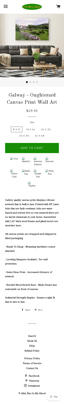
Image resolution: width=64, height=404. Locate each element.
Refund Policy (32, 350)
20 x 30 (46, 129)
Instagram (33, 385)
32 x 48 (39, 135)
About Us (32, 340)
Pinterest (34, 380)
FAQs (32, 345)
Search (32, 335)
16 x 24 (30, 129)
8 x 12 (16, 129)
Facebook (33, 375)
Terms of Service (32, 363)
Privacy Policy (32, 358)
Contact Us (32, 368)
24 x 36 (24, 135)
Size (32, 122)
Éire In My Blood (36, 393)
